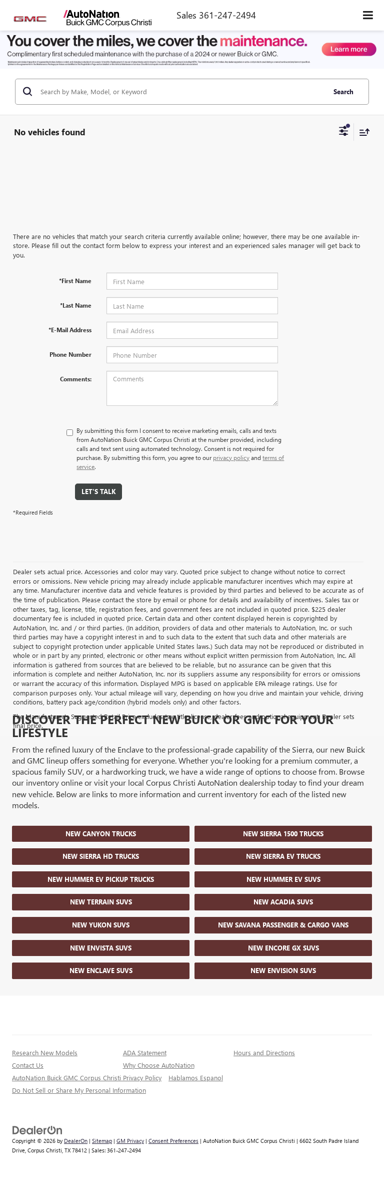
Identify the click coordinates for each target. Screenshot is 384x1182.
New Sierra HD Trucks (100, 856)
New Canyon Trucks (101, 833)
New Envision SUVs (283, 970)
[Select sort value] (362, 132)
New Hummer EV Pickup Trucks (101, 879)
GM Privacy (130, 1140)
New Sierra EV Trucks (283, 856)
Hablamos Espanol (195, 1077)
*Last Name (76, 305)
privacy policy (231, 457)
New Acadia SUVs (283, 901)
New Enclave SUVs (101, 970)
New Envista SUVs (101, 947)
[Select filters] (344, 132)
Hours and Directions (264, 1052)
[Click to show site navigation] (368, 15)
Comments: (76, 379)
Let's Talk (99, 491)
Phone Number (71, 354)
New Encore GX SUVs (283, 947)
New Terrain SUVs (101, 901)
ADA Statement (144, 1052)
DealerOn (76, 1140)
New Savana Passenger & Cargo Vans (283, 924)
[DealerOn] (37, 1129)
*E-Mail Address (70, 330)
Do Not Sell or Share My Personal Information (79, 1090)
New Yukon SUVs (101, 924)
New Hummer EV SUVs (283, 879)
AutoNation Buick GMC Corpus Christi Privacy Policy (87, 1077)
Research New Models (45, 1052)
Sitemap (102, 1140)
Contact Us (28, 1065)
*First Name (75, 281)
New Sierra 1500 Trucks (283, 833)
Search (344, 91)
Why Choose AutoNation (158, 1065)
